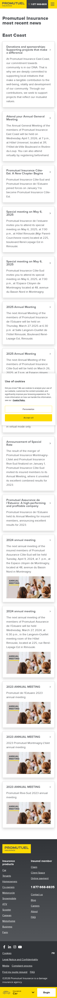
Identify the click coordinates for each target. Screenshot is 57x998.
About (34, 911)
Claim (34, 867)
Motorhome (8, 921)
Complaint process (22, 965)
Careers (35, 905)
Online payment (40, 878)
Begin (46, 992)
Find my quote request (14, 972)
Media (5, 965)
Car (4, 870)
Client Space (38, 872)
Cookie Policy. (19, 400)
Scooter (6, 909)
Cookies (6, 953)
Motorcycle (8, 892)
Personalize (28, 409)
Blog (33, 900)
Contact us (37, 894)
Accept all (29, 418)
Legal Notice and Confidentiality (20, 959)
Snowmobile (9, 898)
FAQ (33, 917)
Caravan (6, 915)
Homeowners (9, 881)
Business (7, 926)
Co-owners (8, 887)
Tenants (6, 875)
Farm (5, 932)
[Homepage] (13, 4)
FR (53, 953)
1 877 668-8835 (39, 4)
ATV (4, 904)
